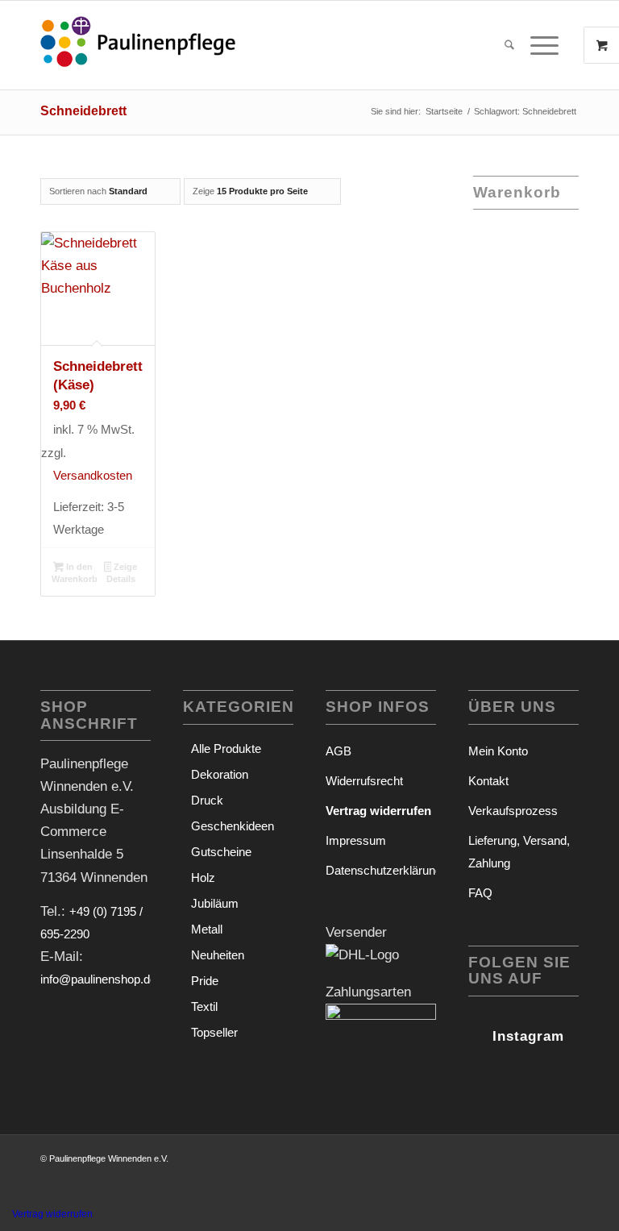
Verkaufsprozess (513, 810)
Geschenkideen (232, 826)
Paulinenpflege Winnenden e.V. (108, 1158)
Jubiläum (215, 903)
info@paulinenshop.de (98, 979)
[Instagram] (476, 1033)
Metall (206, 929)
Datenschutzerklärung (381, 870)
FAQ (480, 893)
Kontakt (488, 781)
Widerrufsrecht (364, 781)
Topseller (214, 1032)
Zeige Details (122, 573)
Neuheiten (217, 955)
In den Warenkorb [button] (74, 573)
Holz (203, 877)
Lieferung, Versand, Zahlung (519, 852)
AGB (338, 751)
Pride (204, 981)
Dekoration (219, 774)
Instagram (528, 1036)
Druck (207, 800)
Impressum (356, 840)
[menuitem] (509, 45)
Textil (204, 1006)
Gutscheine (221, 852)
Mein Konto (498, 751)
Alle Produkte (226, 748)
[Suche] (509, 45)
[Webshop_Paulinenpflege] (137, 45)
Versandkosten (92, 475)
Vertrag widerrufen (52, 1214)
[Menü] (540, 45)
